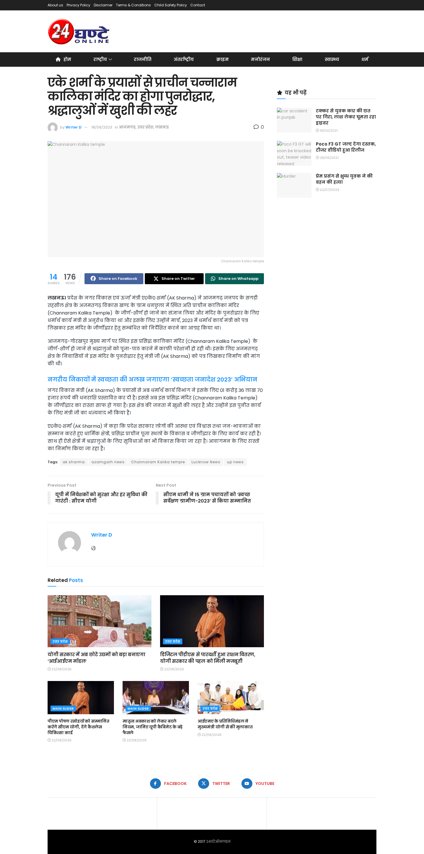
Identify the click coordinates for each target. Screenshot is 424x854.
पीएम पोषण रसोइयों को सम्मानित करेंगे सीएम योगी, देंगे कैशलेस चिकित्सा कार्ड (78, 726)
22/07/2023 (329, 189)
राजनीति (142, 59)
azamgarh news (108, 461)
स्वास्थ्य (332, 59)
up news (235, 461)
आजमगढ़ (127, 127)
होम (67, 59)
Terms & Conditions (133, 5)
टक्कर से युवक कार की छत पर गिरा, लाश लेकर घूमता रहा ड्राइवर (346, 117)
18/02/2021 (328, 130)
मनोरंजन (260, 59)
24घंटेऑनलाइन (218, 841)
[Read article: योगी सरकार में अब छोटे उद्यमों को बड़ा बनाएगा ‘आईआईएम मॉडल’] (99, 621)
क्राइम (222, 59)
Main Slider (63, 708)
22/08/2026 (61, 669)
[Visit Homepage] (79, 31)
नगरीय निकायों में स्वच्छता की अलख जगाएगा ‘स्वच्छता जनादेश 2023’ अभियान (152, 379)
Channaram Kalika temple (158, 461)
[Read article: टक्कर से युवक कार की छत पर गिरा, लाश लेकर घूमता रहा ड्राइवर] (294, 120)
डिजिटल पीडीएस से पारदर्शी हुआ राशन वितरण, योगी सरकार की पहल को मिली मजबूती (207, 657)
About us (55, 5)
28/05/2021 (329, 157)
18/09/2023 (101, 127)
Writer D (73, 127)
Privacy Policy (78, 5)
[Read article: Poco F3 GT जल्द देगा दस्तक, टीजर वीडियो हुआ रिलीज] (294, 153)
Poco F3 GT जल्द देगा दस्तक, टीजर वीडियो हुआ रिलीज (346, 147)
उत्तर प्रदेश (145, 127)
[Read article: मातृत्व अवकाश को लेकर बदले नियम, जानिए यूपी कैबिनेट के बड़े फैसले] (156, 697)
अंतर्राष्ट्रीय (184, 59)
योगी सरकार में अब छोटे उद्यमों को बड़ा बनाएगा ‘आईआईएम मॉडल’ (96, 657)
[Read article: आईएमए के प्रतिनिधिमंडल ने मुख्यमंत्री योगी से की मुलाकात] (231, 697)
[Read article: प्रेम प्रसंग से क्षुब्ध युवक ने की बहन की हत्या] (294, 185)
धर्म (364, 59)
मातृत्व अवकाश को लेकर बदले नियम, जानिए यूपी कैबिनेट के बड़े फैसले (153, 726)
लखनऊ (162, 127)
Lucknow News (206, 461)
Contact (197, 5)
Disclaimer (103, 5)
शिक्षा (297, 59)
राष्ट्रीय (100, 59)
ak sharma (74, 461)
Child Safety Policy (170, 5)
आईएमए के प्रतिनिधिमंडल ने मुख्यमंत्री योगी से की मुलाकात (225, 724)
